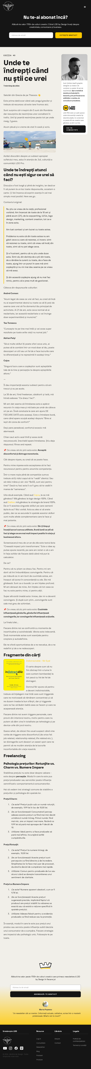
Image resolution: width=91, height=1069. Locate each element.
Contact (58, 1043)
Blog (38, 1051)
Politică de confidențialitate (79, 1040)
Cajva (37, 495)
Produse (39, 1060)
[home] (8, 6)
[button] (85, 7)
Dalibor (11, 502)
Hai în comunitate (72, 129)
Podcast (39, 1055)
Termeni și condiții (79, 1045)
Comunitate (40, 1043)
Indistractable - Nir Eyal (38, 661)
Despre (57, 1039)
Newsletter (40, 1047)
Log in (38, 1039)
